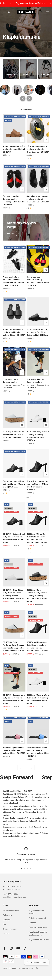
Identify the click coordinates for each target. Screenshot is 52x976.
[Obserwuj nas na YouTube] (18, 948)
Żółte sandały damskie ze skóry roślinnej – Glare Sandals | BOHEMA (38, 149)
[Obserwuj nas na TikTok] (25, 948)
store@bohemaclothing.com (14, 897)
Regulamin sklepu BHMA (36, 912)
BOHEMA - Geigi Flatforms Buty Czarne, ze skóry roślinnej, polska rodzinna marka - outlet (37, 595)
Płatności (32, 923)
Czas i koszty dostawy (38, 927)
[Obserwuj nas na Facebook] (4, 948)
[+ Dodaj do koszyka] (22, 139)
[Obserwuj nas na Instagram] (11, 948)
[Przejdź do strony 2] (32, 767)
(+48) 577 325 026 (10, 894)
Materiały (6, 920)
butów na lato (21, 836)
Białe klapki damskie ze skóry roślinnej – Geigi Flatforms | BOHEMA (13, 434)
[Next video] (29, 98)
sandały (38, 818)
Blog (4, 924)
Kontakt (6, 933)
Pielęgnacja (7, 915)
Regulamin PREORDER (39, 939)
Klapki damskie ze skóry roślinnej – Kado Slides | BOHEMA (14, 149)
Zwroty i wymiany (10, 929)
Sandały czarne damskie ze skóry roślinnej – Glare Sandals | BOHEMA (38, 199)
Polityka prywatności (37, 918)
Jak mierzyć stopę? (11, 910)
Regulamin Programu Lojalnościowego (38, 933)
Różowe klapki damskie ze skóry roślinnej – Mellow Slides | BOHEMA (14, 750)
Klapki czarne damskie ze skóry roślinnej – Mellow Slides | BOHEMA (14, 332)
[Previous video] (22, 98)
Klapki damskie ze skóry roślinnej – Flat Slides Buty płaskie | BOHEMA (38, 332)
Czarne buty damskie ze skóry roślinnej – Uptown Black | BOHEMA (14, 484)
